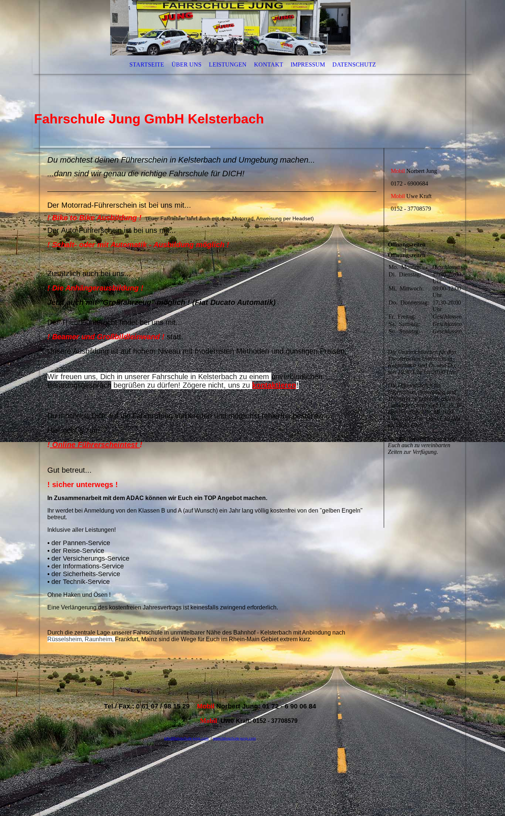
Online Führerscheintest (95, 445)
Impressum (308, 64)
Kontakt (268, 64)
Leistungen (228, 64)
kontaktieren (274, 385)
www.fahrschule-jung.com (234, 738)
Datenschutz (354, 64)
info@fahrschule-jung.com (186, 738)
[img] (252, 74)
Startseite (146, 64)
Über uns (186, 64)
